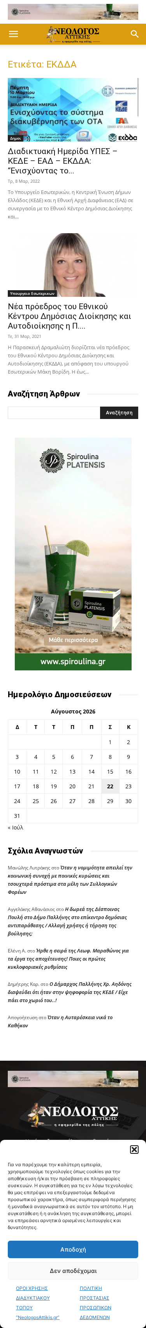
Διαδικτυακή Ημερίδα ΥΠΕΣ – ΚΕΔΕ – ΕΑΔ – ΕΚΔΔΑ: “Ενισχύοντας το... (63, 161)
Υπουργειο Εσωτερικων (32, 293)
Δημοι (15, 138)
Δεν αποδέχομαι (73, 1270)
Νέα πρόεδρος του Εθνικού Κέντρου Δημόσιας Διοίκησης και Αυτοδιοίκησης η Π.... (69, 316)
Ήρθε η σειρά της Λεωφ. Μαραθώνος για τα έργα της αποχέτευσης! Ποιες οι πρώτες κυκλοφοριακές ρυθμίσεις (68, 958)
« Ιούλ (15, 827)
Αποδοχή (73, 1249)
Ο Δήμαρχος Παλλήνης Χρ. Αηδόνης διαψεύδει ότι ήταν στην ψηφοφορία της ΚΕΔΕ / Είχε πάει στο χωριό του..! (70, 992)
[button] (134, 1149)
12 (54, 771)
